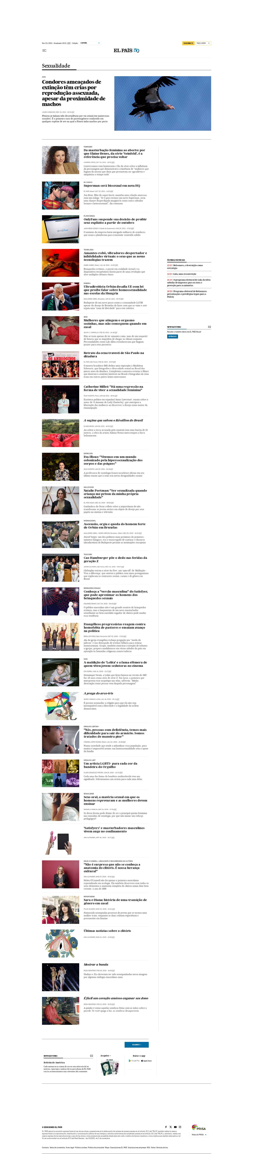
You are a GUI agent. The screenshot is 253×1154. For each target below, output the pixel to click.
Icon (86, 659)
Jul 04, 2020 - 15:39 (116, 742)
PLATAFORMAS (89, 216)
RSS (148, 1147)
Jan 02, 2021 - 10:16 (104, 469)
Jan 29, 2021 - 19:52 (108, 396)
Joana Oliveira (90, 567)
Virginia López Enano (92, 742)
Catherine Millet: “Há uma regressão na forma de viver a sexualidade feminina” (113, 388)
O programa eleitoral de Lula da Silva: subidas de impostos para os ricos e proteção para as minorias (189, 283)
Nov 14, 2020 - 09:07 (114, 567)
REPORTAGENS (89, 897)
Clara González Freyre (93, 773)
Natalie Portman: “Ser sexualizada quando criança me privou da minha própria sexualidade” (115, 494)
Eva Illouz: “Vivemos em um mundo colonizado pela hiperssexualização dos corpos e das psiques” (113, 460)
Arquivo (104, 1056)
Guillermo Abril (90, 299)
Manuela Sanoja (90, 809)
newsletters (174, 327)
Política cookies (81, 1147)
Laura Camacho (48, 112)
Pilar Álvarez (89, 909)
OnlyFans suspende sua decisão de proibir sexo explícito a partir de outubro (115, 221)
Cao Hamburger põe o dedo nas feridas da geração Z (115, 560)
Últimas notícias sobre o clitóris (107, 931)
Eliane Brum (89, 426)
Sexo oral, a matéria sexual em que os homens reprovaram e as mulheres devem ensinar (115, 801)
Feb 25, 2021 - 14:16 (108, 332)
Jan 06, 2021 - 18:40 (104, 426)
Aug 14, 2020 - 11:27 (102, 671)
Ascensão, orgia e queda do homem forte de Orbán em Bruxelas (115, 526)
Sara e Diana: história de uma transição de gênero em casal (115, 902)
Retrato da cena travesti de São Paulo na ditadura (114, 355)
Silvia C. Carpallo (91, 332)
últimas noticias (176, 260)
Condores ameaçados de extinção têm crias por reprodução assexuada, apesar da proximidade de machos (73, 93)
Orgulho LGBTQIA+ (91, 726)
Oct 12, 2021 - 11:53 (104, 191)
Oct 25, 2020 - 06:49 (107, 604)
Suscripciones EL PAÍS (118, 1147)
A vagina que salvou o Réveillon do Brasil (113, 420)
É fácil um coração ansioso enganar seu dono (116, 998)
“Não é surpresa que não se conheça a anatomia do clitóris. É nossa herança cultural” (112, 868)
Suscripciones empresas (137, 1147)
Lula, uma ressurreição (184, 274)
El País (86, 191)
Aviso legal (70, 1147)
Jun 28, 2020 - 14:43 (113, 773)
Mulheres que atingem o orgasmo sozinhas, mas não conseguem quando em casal (115, 324)
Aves (44, 77)
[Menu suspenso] (44, 50)
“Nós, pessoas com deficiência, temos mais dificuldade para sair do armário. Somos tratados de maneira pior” (115, 733)
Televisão (88, 554)
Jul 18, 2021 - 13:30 (109, 265)
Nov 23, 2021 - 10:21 (65, 112)
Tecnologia (89, 250)
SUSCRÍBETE (188, 43)
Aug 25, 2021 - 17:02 (125, 228)
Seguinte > (136, 1045)
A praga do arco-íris (98, 693)
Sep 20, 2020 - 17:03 (117, 636)
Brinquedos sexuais (92, 588)
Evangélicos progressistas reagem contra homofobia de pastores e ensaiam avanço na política (115, 628)
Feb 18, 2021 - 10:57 (107, 362)
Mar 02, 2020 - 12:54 (105, 909)
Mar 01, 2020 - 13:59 (105, 937)
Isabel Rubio (89, 265)
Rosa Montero (90, 971)
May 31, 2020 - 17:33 (107, 809)
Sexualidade (56, 66)
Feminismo (88, 147)
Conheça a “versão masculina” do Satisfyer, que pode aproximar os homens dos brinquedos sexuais (116, 595)
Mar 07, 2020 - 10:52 (105, 877)
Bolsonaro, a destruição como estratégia (185, 266)
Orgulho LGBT (90, 760)
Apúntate (173, 336)
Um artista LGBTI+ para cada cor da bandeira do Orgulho (110, 765)
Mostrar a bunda (96, 964)
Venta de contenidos (57, 1147)
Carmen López (89, 162)
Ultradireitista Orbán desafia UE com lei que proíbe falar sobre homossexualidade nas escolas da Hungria (115, 290)
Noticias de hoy (162, 1147)
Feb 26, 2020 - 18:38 (106, 971)
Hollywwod (89, 487)
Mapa (107, 1147)
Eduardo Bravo (90, 604)
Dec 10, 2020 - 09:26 (104, 503)
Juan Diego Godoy (91, 228)
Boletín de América (54, 1063)
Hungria (87, 283)
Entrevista (88, 454)
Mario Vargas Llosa (92, 699)
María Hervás (104, 533)
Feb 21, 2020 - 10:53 (106, 1004)
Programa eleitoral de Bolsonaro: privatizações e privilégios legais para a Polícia (187, 294)
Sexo (86, 317)
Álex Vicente (89, 396)
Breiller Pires (89, 636)
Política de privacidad (96, 1147)
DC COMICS (88, 182)
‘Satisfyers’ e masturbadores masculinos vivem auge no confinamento (114, 830)
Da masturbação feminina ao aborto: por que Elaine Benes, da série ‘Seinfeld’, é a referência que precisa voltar (114, 154)
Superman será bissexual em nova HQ (112, 185)
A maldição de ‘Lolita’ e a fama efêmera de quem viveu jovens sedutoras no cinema (115, 664)
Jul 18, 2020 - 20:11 (110, 699)
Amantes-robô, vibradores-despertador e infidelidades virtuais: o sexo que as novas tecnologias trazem (115, 257)
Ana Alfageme (89, 838)
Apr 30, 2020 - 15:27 (105, 838)
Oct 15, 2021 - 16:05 (105, 162)
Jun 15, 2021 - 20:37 (114, 299)
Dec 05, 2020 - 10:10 (132, 533)
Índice (153, 1147)
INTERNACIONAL (90, 521)
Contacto (45, 1147)
